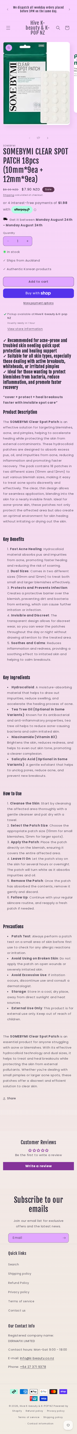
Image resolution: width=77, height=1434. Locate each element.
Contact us (17, 1310)
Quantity (9, 233)
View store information (25, 329)
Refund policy (34, 1410)
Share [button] (11, 1098)
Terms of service (21, 1301)
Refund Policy (18, 1283)
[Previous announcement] (7, 9)
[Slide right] (47, 138)
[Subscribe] (64, 1238)
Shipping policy (19, 1274)
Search (13, 1264)
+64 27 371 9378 (33, 1367)
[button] (8, 27)
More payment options (38, 303)
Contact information (40, 1423)
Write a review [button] (38, 1166)
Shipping (8, 195)
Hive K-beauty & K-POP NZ (36, 1406)
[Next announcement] (69, 9)
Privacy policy (18, 1292)
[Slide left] (29, 138)
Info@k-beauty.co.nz (37, 1358)
